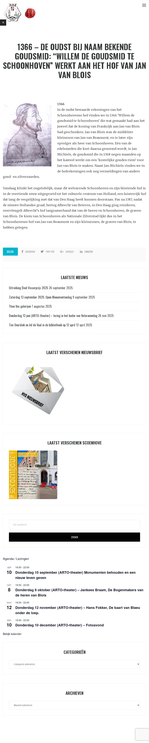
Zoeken (74, 537)
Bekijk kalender (12, 634)
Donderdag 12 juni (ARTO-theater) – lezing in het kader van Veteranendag (53, 315)
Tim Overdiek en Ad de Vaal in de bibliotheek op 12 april (42, 325)
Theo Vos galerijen (20, 306)
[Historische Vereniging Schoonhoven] (20, 12)
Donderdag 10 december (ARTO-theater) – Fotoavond (59, 625)
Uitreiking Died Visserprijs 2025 (28, 288)
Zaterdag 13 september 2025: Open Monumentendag (40, 297)
